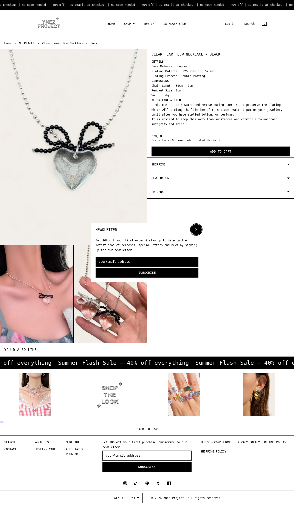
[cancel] (196, 229)
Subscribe (147, 272)
